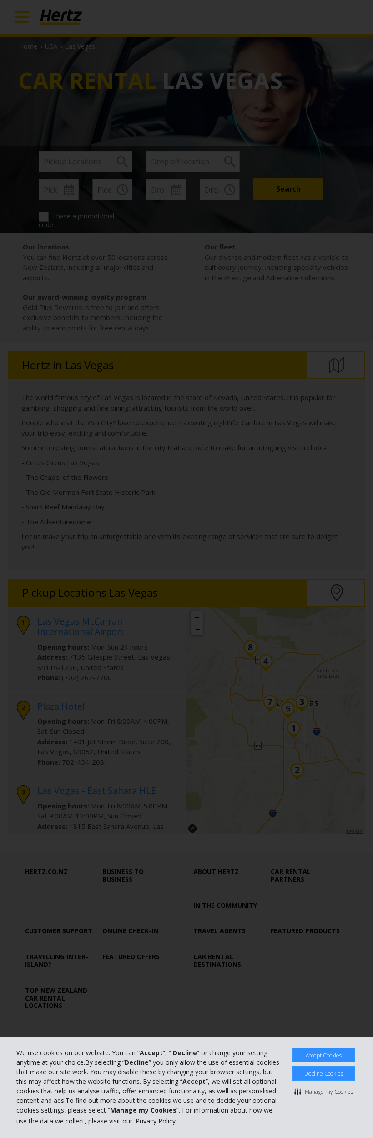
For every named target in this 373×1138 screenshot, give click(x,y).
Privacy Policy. (156, 1121)
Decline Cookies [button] (323, 1073)
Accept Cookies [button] (324, 1055)
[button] (323, 1091)
